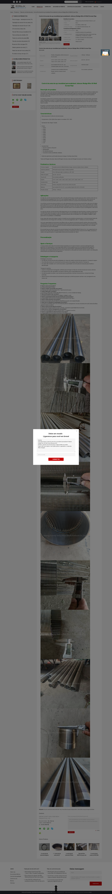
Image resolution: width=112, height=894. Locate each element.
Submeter (56, 459)
